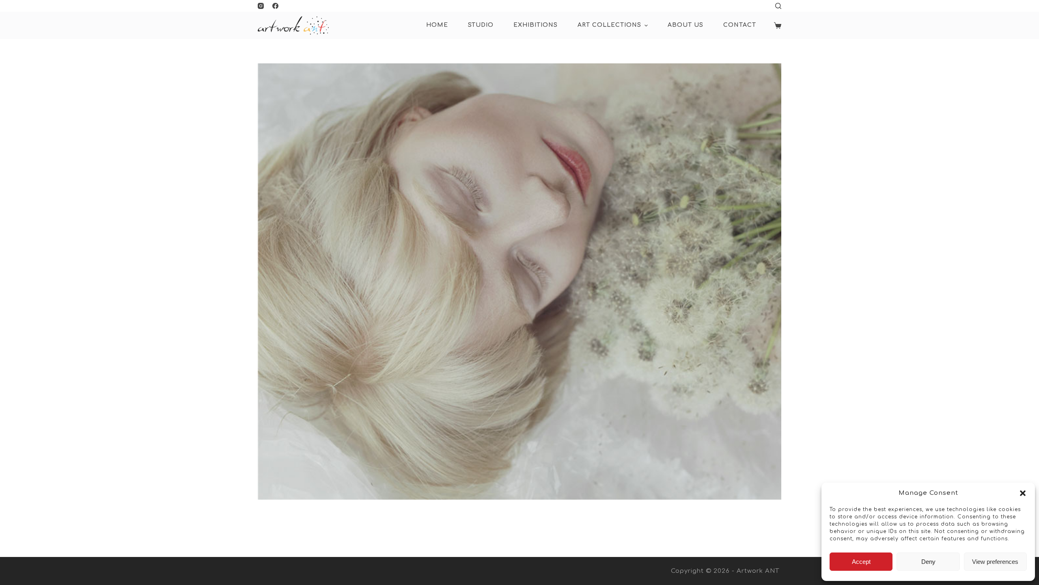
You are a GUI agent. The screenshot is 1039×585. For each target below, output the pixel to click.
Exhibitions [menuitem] (535, 25)
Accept (861, 561)
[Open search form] (778, 6)
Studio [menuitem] (481, 25)
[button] (1023, 493)
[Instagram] (261, 6)
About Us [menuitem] (685, 25)
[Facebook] (275, 6)
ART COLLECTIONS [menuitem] (609, 25)
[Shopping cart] (777, 25)
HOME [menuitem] (437, 25)
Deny (928, 561)
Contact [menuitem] (739, 25)
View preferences (995, 561)
